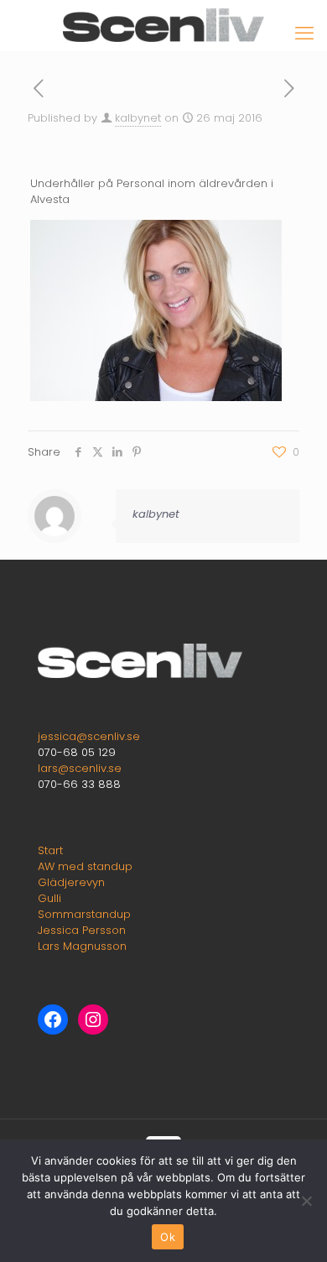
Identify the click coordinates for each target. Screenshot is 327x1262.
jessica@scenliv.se (89, 736)
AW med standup (85, 866)
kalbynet (138, 118)
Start (50, 850)
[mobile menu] (304, 33)
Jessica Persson (82, 930)
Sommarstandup (84, 914)
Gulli (49, 898)
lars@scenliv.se (80, 768)
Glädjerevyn (71, 882)
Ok (167, 1237)
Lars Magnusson (82, 946)
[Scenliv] (163, 25)
